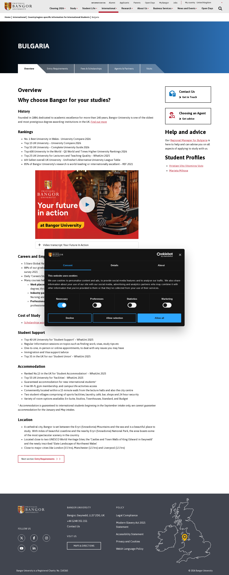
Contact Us (73, 526)
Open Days (150, 3)
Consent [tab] (67, 265)
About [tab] (161, 265)
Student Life (88, 8)
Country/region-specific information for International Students (59, 17)
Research (126, 8)
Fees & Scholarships (91, 68)
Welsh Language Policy (129, 548)
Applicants (124, 3)
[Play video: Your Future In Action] (87, 204)
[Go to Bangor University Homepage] (18, 6)
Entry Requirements (57, 68)
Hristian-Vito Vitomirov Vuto (186, 165)
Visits (149, 68)
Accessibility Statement (129, 534)
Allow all (159, 318)
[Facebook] (34, 538)
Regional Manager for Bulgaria (188, 140)
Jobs (175, 3)
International (108, 8)
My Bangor (164, 3)
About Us (142, 8)
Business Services (162, 8)
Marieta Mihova (178, 170)
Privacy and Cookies (128, 541)
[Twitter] (21, 538)
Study (73, 8)
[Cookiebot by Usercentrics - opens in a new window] (159, 254)
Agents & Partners (124, 68)
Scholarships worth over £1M (41, 322)
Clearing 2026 (57, 8)
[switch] (97, 305)
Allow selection (114, 318)
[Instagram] (46, 538)
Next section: (38, 459)
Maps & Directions (84, 546)
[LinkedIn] (34, 548)
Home (8, 17)
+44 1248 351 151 (77, 520)
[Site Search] (220, 8)
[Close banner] (180, 255)
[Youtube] (21, 548)
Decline (70, 318)
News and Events (186, 8)
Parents (137, 3)
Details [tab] (114, 265)
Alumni (112, 3)
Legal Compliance (127, 515)
